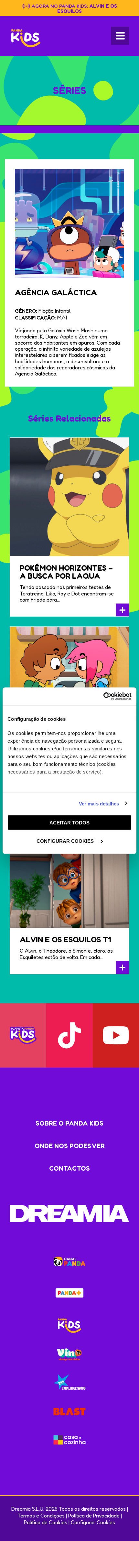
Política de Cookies (45, 1522)
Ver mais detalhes (99, 803)
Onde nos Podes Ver (70, 1146)
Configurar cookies (66, 840)
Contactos (69, 1168)
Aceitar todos (69, 822)
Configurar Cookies (93, 1522)
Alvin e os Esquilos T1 (65, 939)
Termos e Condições (41, 1515)
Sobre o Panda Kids (69, 1123)
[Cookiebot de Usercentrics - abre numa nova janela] (103, 696)
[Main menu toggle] (120, 36)
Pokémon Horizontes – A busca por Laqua (66, 572)
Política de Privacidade (94, 1515)
